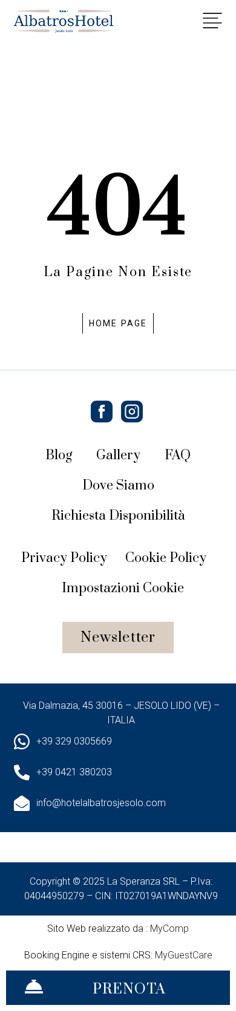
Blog (58, 455)
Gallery (118, 455)
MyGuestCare (183, 955)
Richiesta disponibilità (118, 516)
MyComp (169, 928)
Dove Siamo (118, 485)
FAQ (178, 455)
